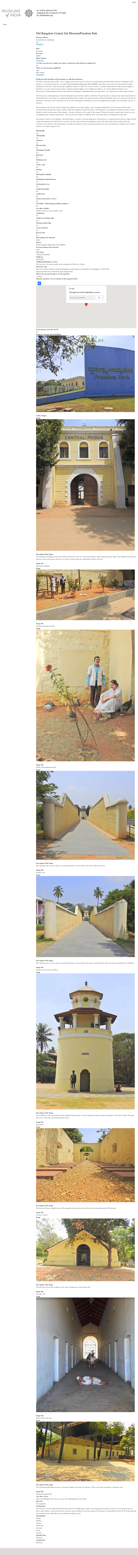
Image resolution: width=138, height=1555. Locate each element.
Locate (39, 283)
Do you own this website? (77, 297)
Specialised (40, 74)
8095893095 (40, 61)
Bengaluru (39, 44)
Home (5, 24)
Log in (134, 2)
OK (99, 298)
